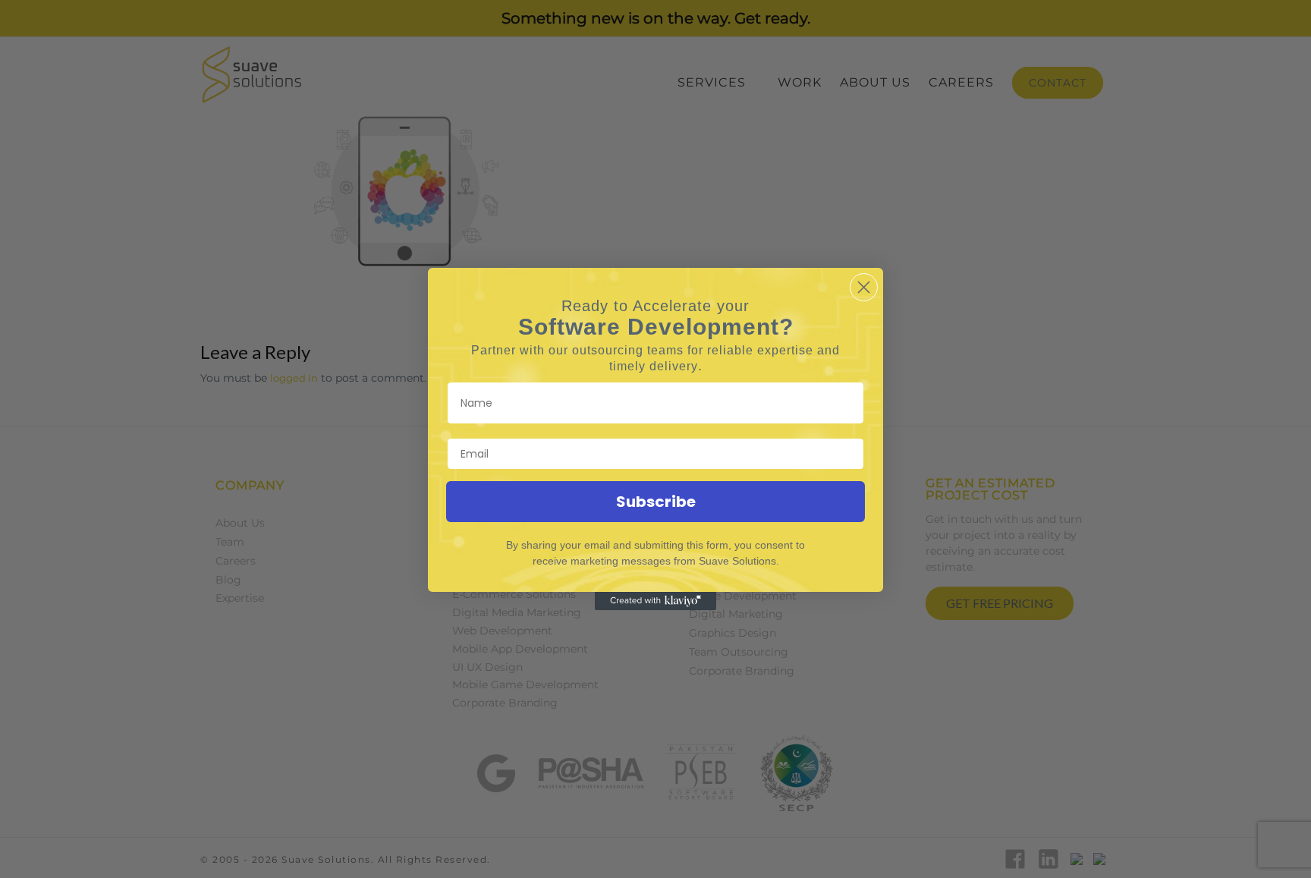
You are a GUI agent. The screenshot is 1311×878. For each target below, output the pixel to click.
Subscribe (656, 501)
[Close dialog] (863, 287)
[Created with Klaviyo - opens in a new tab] (655, 601)
